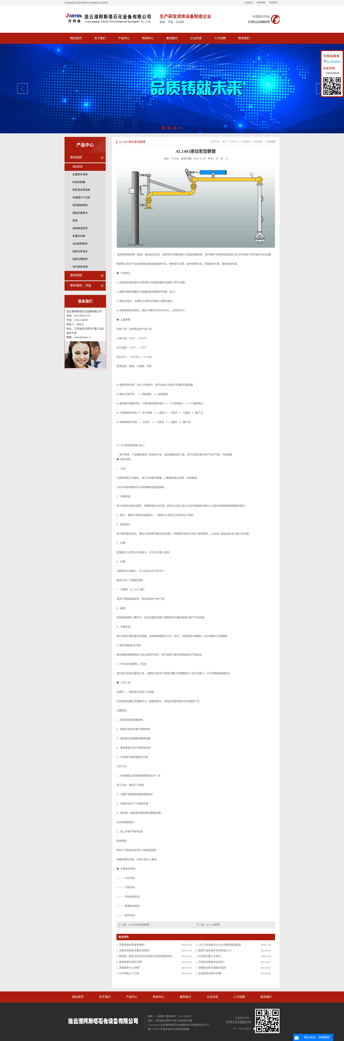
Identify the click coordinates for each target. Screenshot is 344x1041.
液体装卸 (76, 157)
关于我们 (105, 996)
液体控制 (76, 275)
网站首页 (78, 996)
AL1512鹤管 (213, 924)
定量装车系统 (80, 174)
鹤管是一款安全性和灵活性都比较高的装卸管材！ (146, 956)
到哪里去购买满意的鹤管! (212, 967)
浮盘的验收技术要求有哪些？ (135, 950)
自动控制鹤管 (80, 243)
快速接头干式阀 (81, 197)
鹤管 (75, 220)
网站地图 (261, 2)
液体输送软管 (80, 228)
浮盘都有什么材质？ (130, 967)
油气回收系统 (80, 266)
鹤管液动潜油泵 (81, 189)
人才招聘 (239, 996)
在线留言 (248, 2)
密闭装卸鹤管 (80, 205)
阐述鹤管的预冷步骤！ (131, 962)
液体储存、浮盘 (80, 285)
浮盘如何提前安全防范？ (212, 962)
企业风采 (212, 996)
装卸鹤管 (78, 166)
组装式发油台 (80, 251)
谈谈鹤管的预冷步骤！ (210, 973)
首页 (224, 141)
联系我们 (273, 2)
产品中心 (85, 145)
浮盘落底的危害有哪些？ (133, 944)
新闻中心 (158, 996)
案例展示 (185, 996)
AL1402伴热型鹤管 (138, 924)
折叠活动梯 (79, 236)
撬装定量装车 (80, 213)
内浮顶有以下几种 (129, 973)
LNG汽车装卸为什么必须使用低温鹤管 (219, 944)
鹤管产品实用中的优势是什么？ (215, 950)
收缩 (318, 66)
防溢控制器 (79, 182)
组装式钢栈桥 (80, 259)
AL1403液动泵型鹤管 (132, 141)
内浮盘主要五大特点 (209, 956)
